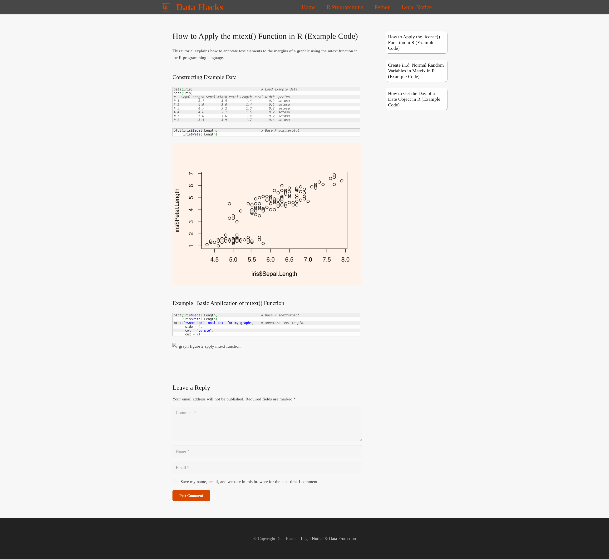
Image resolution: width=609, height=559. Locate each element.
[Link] (166, 7)
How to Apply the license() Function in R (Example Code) (414, 42)
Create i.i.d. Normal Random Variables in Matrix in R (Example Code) (416, 70)
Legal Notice (312, 538)
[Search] (443, 7)
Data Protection (342, 538)
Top (598, 548)
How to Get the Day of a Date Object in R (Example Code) (414, 99)
